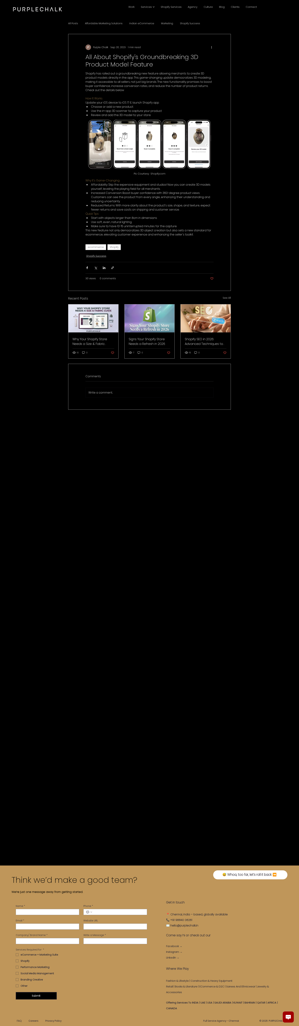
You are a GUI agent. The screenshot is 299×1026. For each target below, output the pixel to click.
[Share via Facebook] (87, 267)
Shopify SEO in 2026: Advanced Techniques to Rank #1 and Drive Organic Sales (204, 341)
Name (20, 906)
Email (20, 920)
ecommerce (96, 247)
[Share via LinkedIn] (104, 267)
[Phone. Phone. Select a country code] (89, 912)
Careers (33, 1021)
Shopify (114, 247)
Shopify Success (190, 23)
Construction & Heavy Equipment (212, 981)
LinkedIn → (172, 957)
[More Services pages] (154, 7)
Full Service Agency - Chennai (221, 1021)
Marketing (167, 23)
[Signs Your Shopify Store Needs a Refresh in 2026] (150, 318)
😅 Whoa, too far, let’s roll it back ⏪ (249, 874)
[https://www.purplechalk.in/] (93, 318)
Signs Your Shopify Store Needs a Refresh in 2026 (147, 341)
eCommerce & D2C (211, 986)
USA (209, 1002)
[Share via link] (112, 267)
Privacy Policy (53, 1021)
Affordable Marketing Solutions (104, 23)
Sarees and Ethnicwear (240, 986)
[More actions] (211, 47)
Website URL (90, 920)
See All (227, 298)
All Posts (73, 23)
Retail (169, 986)
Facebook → (174, 946)
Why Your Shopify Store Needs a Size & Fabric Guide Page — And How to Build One (92, 341)
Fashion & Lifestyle (177, 981)
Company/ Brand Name (32, 935)
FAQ (19, 1021)
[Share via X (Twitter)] (95, 267)
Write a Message (94, 935)
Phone (88, 906)
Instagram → (174, 952)
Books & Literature (186, 986)
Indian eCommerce (141, 23)
